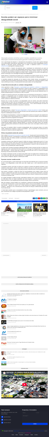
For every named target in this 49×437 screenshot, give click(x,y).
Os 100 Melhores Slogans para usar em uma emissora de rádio (20, 320)
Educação (9, 14)
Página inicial (4, 14)
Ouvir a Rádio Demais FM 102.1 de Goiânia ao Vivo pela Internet (20, 304)
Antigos (44, 255)
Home (13, 434)
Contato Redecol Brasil (12, 336)
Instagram (27, 434)
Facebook (21, 434)
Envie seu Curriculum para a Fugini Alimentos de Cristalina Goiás (20, 342)
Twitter (31, 434)
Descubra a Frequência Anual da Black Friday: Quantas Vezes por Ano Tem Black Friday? (39, 214)
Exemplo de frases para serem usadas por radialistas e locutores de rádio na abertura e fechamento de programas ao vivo (26, 294)
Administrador (5, 22)
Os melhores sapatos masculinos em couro (16, 356)
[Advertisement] (24, 265)
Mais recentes (6, 255)
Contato (36, 434)
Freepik (25, 54)
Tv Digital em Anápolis (12, 299)
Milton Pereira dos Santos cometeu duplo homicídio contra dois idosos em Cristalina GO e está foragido (27, 316)
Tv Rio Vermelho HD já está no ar (14, 331)
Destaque (11, 198)
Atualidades (4, 198)
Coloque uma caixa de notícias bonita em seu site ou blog (19, 310)
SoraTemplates (28, 432)
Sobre (17, 434)
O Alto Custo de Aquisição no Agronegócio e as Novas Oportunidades (23, 214)
